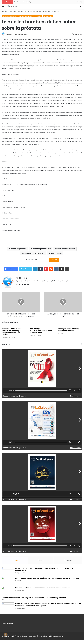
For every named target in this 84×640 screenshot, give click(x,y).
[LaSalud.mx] (12, 6)
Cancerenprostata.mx (16, 11)
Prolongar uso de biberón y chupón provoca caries (68, 330)
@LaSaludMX (7, 623)
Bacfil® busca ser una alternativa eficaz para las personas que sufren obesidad (47, 578)
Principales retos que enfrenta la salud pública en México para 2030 (42, 588)
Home (5, 11)
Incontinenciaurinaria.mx (25, 16)
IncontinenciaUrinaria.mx (33, 253)
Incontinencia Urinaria (65, 249)
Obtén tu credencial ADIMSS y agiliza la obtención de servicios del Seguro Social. (34, 598)
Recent (41, 560)
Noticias (38, 16)
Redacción (9, 34)
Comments (68, 560)
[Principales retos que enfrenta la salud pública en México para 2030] (8, 591)
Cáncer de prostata (18, 249)
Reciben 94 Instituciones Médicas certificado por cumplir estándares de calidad (11, 332)
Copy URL (54, 259)
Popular (15, 560)
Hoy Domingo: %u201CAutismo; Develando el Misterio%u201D (42, 331)
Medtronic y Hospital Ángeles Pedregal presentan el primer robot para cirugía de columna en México (48, 2)
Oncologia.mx (48, 16)
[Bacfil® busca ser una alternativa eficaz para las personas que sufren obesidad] (8, 581)
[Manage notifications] (5, 634)
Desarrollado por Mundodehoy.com (51, 636)
